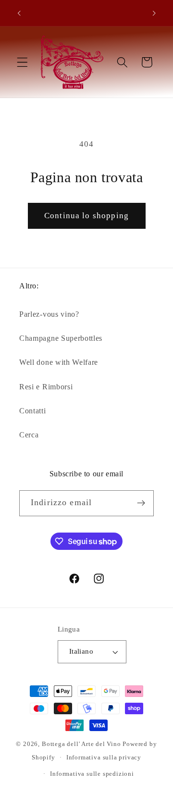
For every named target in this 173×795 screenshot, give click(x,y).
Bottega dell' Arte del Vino (82, 744)
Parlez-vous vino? (49, 314)
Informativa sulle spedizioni (92, 773)
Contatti (32, 411)
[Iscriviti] (141, 503)
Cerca (28, 435)
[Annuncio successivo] (154, 13)
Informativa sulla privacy (103, 757)
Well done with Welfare (58, 362)
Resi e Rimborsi (46, 387)
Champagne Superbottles (60, 338)
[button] (22, 62)
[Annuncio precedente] (18, 13)
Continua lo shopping (86, 215)
